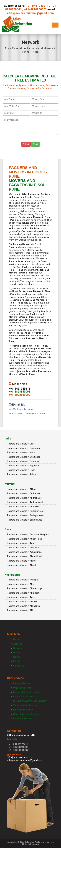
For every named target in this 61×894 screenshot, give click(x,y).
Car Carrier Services (23, 696)
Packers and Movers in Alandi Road (24, 556)
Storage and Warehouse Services (29, 701)
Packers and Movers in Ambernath (24, 493)
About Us (17, 644)
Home (16, 639)
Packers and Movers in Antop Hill (23, 506)
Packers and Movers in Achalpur (23, 579)
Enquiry (17, 661)
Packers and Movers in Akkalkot (22, 601)
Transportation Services (25, 705)
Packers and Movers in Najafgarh (23, 465)
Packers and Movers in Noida (21, 452)
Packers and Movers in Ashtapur (23, 547)
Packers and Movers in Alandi (21, 560)
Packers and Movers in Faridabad (23, 461)
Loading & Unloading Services (27, 692)
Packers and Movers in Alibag (21, 489)
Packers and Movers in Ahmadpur (23, 593)
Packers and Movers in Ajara (21, 597)
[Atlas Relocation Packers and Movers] (17, 25)
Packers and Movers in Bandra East (24, 520)
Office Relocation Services (26, 714)
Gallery (16, 657)
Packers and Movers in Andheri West (25, 502)
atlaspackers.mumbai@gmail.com (30, 13)
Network (17, 652)
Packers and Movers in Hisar (21, 470)
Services (17, 648)
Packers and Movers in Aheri (21, 584)
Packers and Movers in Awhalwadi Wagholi (28, 534)
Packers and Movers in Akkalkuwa (24, 606)
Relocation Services (23, 709)
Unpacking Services (23, 688)
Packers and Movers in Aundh (21, 543)
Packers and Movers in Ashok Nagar (24, 552)
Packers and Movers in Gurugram (23, 448)
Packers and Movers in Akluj (21, 610)
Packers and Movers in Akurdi (21, 565)
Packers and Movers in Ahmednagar (25, 588)
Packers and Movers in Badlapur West (25, 515)
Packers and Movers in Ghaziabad (23, 457)
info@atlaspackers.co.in (21, 409)
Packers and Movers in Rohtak (22, 474)
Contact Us (18, 665)
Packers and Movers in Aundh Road (24, 539)
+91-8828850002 (35, 9)
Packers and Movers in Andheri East (24, 498)
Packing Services (21, 683)
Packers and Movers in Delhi (21, 443)
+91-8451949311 (37, 5)
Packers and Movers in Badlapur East (25, 511)
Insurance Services (22, 718)
